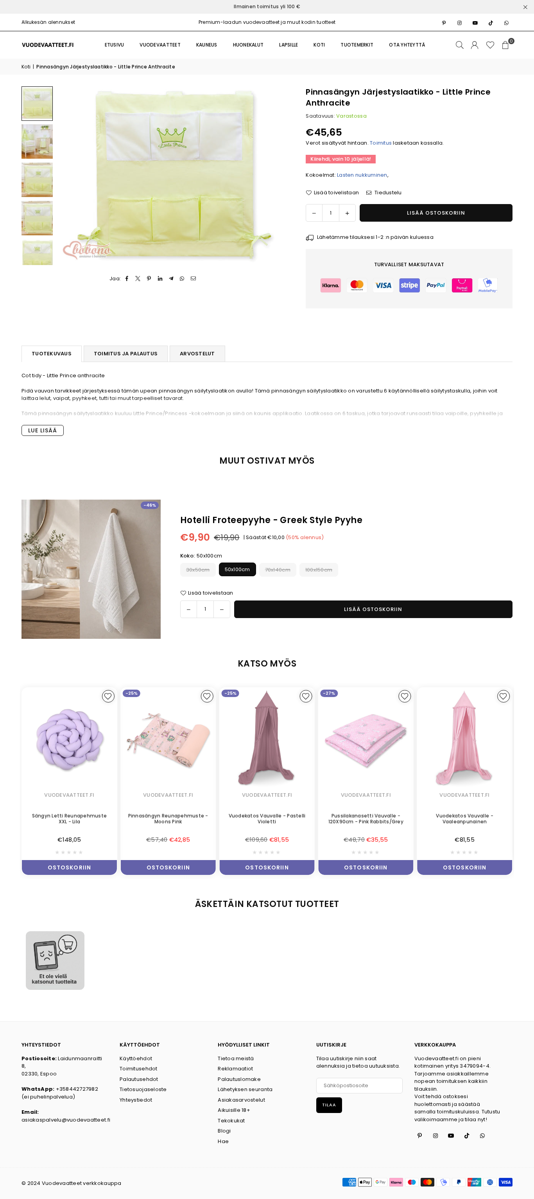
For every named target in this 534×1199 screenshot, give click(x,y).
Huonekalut (248, 44)
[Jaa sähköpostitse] (193, 279)
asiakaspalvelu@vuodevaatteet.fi (66, 1120)
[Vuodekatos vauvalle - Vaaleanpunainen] (415, 739)
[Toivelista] (490, 45)
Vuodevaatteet (160, 44)
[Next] (275, 176)
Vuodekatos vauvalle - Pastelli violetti (217, 818)
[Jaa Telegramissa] (171, 279)
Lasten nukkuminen (362, 175)
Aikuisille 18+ (234, 1110)
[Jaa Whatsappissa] (182, 279)
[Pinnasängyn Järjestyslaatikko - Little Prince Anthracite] (37, 103)
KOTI (319, 44)
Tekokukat (231, 1120)
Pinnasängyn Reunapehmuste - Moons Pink (119, 818)
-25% (83, 693)
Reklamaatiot (235, 1068)
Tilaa (329, 1105)
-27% (280, 693)
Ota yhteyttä (407, 44)
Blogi (224, 1130)
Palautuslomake (239, 1079)
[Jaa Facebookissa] (127, 279)
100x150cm (318, 570)
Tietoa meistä (236, 1058)
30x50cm (198, 570)
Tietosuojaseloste (143, 1089)
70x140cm (277, 570)
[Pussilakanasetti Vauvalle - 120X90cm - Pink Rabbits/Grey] (316, 739)
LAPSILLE (288, 44)
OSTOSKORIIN (119, 865)
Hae (223, 1141)
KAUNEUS (206, 44)
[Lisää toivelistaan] (158, 696)
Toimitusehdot (138, 1068)
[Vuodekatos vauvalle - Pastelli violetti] (218, 739)
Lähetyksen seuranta (245, 1089)
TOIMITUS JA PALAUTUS (126, 353)
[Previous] (67, 176)
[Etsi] (459, 45)
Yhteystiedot (136, 1100)
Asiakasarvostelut (241, 1100)
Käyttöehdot (136, 1058)
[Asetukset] (474, 45)
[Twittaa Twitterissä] (138, 279)
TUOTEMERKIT (356, 44)
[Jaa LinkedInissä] (160, 279)
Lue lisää (42, 430)
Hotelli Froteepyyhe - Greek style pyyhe (271, 520)
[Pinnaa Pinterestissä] (149, 279)
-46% (149, 505)
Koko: (201, 555)
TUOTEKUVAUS (52, 353)
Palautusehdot (139, 1079)
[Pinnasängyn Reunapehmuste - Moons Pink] (119, 739)
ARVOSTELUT (197, 353)
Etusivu (114, 44)
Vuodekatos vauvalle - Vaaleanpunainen (415, 818)
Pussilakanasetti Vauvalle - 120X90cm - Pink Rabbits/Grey (316, 818)
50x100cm (237, 570)
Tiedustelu (387, 192)
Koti (26, 66)
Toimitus (381, 143)
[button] (505, 45)
